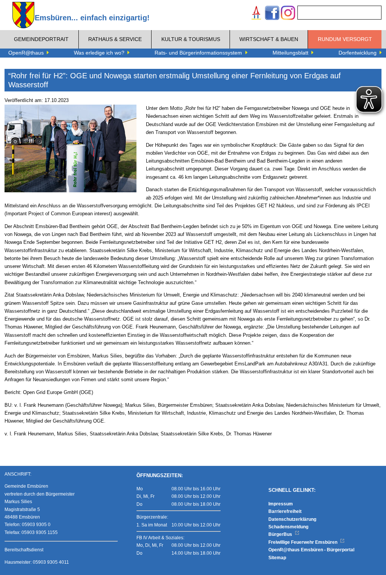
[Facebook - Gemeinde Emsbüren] (272, 14)
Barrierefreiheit (285, 511)
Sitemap (277, 557)
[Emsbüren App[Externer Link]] (256, 14)
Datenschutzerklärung (292, 519)
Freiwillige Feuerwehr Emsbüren (303, 542)
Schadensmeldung (288, 526)
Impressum (280, 504)
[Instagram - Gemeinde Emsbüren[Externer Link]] (288, 14)
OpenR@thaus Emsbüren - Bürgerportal (311, 549)
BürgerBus (280, 534)
